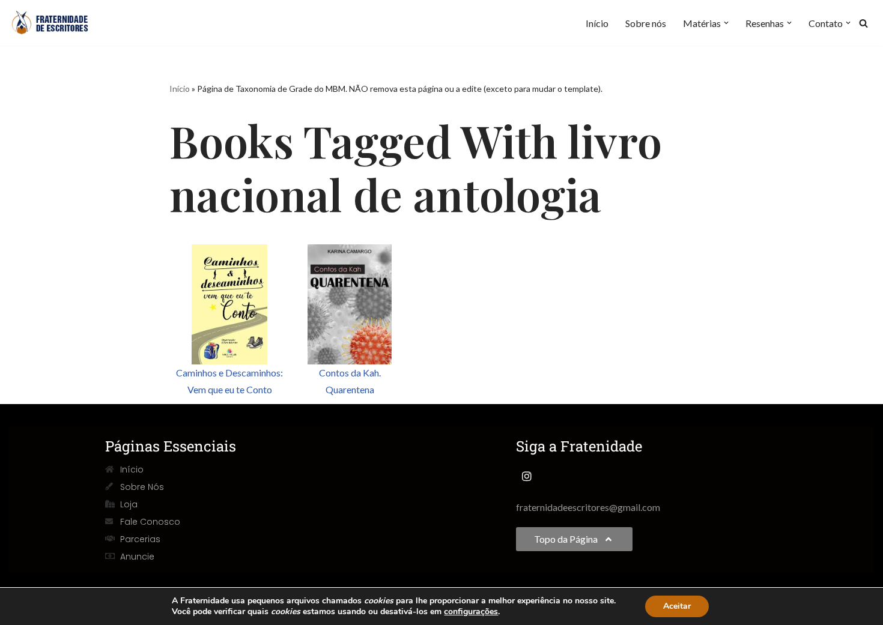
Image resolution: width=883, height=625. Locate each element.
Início (597, 23)
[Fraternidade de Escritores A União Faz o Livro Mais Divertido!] (57, 23)
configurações (471, 611)
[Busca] (863, 23)
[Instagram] (527, 476)
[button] (726, 22)
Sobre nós (645, 23)
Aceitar (677, 606)
